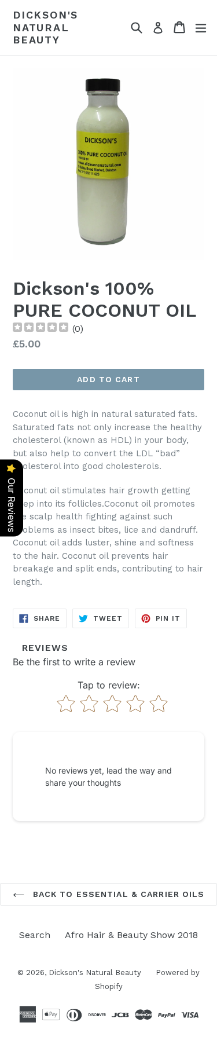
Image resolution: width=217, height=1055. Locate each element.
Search (34, 934)
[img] (40, 329)
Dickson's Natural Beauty (45, 27)
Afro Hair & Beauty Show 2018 (131, 934)
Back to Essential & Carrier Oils (117, 894)
